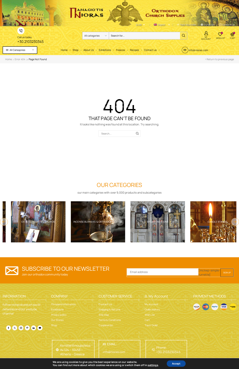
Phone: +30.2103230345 (168, 349)
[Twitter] (14, 327)
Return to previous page (220, 59)
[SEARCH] (137, 133)
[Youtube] (39, 327)
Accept (176, 363)
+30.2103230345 (30, 41)
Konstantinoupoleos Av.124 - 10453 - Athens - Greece (75, 349)
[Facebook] (8, 327)
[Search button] (183, 35)
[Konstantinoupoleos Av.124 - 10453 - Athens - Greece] (57, 349)
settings (153, 365)
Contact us (150, 50)
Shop (75, 50)
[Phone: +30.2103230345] (153, 349)
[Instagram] (21, 327)
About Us (88, 50)
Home (64, 50)
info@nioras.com (198, 50)
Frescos (120, 50)
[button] (4, 222)
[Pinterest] (27, 327)
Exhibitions (105, 50)
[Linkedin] (33, 327)
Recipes (134, 50)
